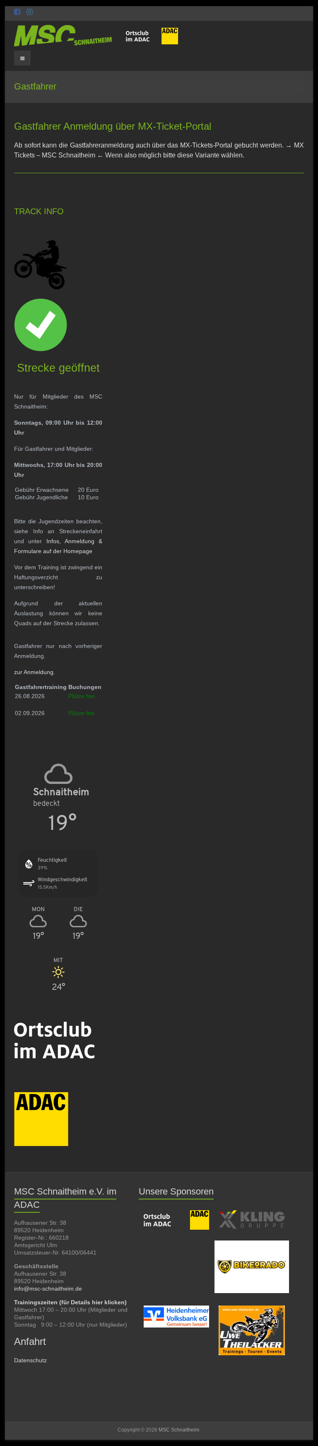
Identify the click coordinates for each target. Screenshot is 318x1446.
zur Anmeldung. (34, 672)
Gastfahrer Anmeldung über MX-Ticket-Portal (112, 126)
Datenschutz (30, 1360)
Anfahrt (30, 1341)
